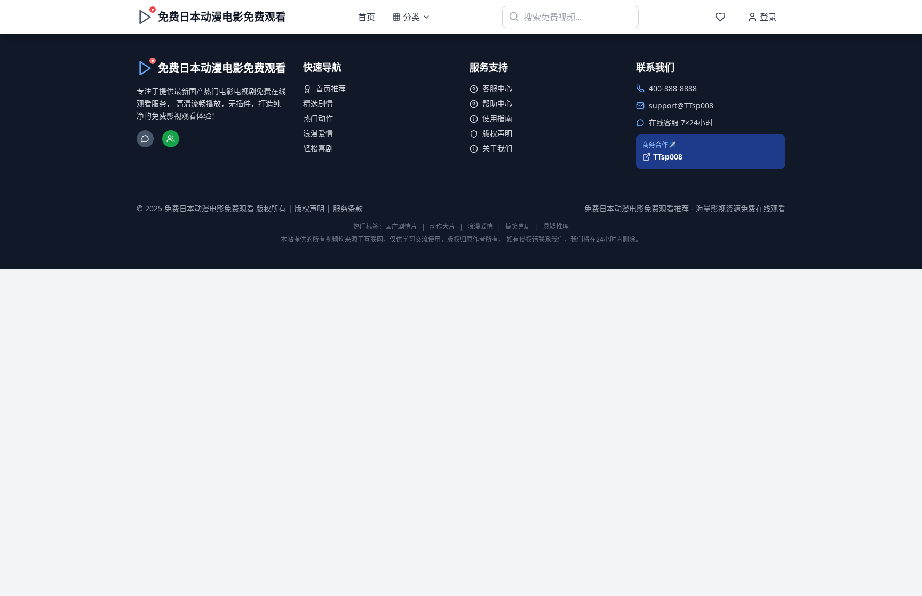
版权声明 (497, 133)
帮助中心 (497, 103)
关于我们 (497, 148)
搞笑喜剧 (518, 226)
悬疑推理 (556, 226)
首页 (366, 17)
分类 (411, 17)
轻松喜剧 (318, 148)
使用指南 (497, 118)
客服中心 (497, 88)
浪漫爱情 (318, 133)
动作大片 (442, 226)
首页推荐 (331, 88)
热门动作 (318, 118)
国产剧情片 (401, 226)
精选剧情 (318, 103)
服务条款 (348, 208)
